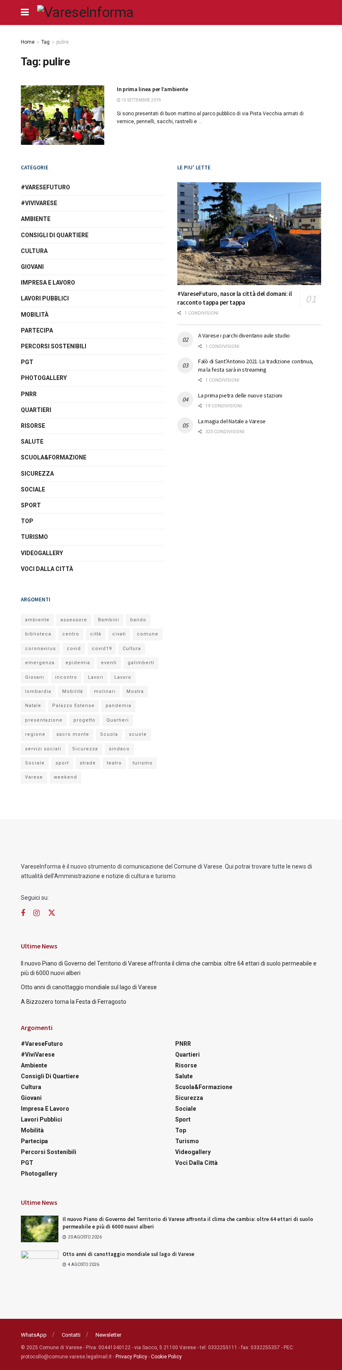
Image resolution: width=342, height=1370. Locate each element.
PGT (27, 362)
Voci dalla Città (47, 569)
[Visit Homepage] (85, 12)
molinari (105, 691)
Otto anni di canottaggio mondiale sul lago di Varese (89, 987)
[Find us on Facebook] (23, 913)
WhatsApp (34, 1335)
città (95, 634)
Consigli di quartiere (54, 235)
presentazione (44, 720)
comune (147, 634)
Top (27, 521)
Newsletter (108, 1335)
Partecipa (37, 330)
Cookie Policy (166, 1357)
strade (88, 763)
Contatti (71, 1335)
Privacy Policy (131, 1357)
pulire (62, 42)
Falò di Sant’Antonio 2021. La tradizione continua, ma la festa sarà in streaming (255, 365)
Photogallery (44, 378)
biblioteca (38, 634)
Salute (32, 441)
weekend (65, 777)
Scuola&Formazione (53, 457)
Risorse (33, 425)
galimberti (141, 662)
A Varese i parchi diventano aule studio (244, 335)
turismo (143, 763)
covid (74, 648)
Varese (34, 777)
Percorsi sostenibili (53, 346)
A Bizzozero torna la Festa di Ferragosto (73, 1001)
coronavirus (40, 648)
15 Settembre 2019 (141, 100)
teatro (114, 763)
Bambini (108, 620)
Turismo (34, 537)
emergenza (40, 662)
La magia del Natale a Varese (232, 421)
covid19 (102, 648)
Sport (31, 505)
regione (35, 734)
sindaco (119, 749)
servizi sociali (43, 749)
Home (28, 42)
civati (119, 634)
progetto (84, 720)
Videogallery (42, 553)
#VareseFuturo (45, 187)
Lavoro (122, 677)
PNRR (29, 394)
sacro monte (72, 734)
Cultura (34, 251)
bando (138, 620)
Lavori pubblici (45, 298)
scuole (138, 734)
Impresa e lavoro (48, 282)
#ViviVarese (39, 203)
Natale (33, 705)
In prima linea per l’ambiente (152, 89)
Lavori (95, 677)
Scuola (109, 734)
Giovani (32, 266)
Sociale (33, 489)
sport (62, 763)
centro (70, 634)
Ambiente (35, 219)
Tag (45, 42)
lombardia (38, 691)
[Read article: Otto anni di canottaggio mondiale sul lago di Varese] (39, 1264)
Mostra (135, 691)
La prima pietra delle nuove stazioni (240, 395)
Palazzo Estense (73, 705)
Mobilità (34, 314)
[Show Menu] (25, 12)
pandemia (118, 705)
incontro (66, 677)
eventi (109, 662)
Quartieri (36, 410)
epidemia (77, 662)
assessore (73, 620)
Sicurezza (37, 473)
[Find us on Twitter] (51, 913)
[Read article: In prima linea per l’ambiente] (62, 115)
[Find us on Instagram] (36, 913)
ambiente (37, 620)
